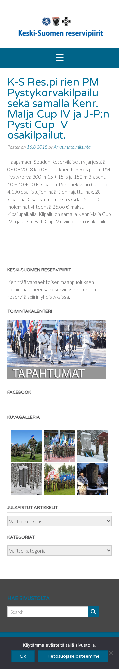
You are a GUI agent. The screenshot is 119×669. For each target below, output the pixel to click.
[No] (110, 653)
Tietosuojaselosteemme (73, 656)
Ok (23, 656)
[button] (59, 58)
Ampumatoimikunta (72, 147)
